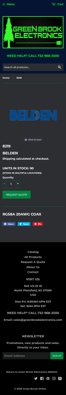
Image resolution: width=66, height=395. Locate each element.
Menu (11, 4)
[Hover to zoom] (33, 115)
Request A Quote (33, 262)
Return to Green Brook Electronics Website (31, 371)
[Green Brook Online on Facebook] (42, 379)
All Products (33, 257)
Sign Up (57, 355)
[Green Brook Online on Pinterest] (48, 379)
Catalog (33, 252)
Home (6, 77)
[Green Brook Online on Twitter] (36, 379)
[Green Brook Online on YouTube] (60, 379)
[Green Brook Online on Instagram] (54, 379)
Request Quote (16, 194)
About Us (33, 267)
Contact (33, 272)
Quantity (8, 177)
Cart (60, 4)
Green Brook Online (34, 388)
